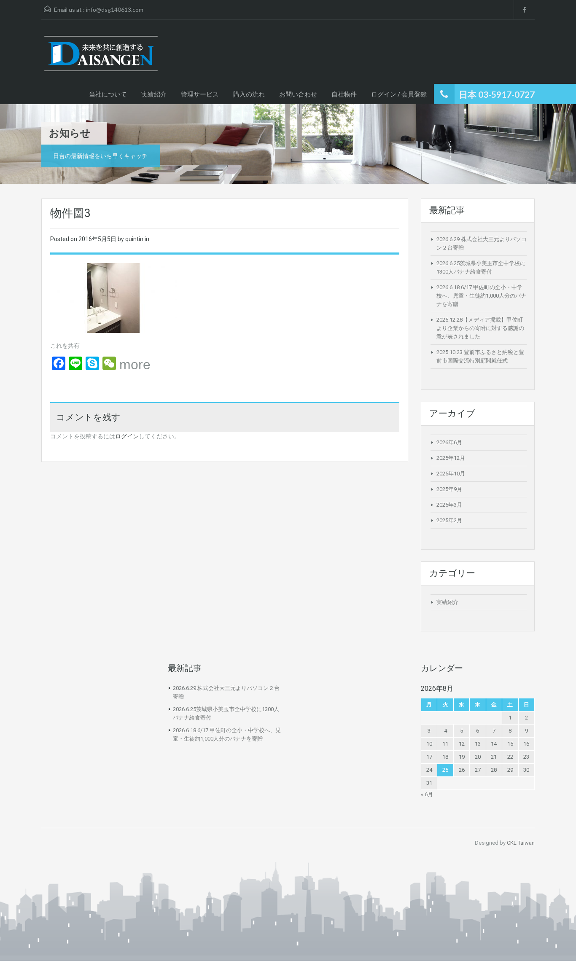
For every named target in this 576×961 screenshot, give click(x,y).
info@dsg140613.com (114, 9)
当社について (108, 94)
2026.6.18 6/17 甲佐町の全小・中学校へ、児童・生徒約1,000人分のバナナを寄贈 (481, 295)
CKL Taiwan (521, 843)
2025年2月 (449, 520)
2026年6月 (449, 442)
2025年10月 (450, 473)
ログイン (127, 436)
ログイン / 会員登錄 (399, 94)
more (135, 364)
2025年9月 (449, 489)
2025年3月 (449, 505)
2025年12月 (450, 458)
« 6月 (427, 794)
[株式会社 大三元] (101, 57)
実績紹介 (154, 94)
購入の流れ (249, 94)
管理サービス (200, 94)
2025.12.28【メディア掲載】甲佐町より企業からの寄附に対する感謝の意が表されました (480, 328)
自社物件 (344, 94)
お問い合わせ (298, 94)
